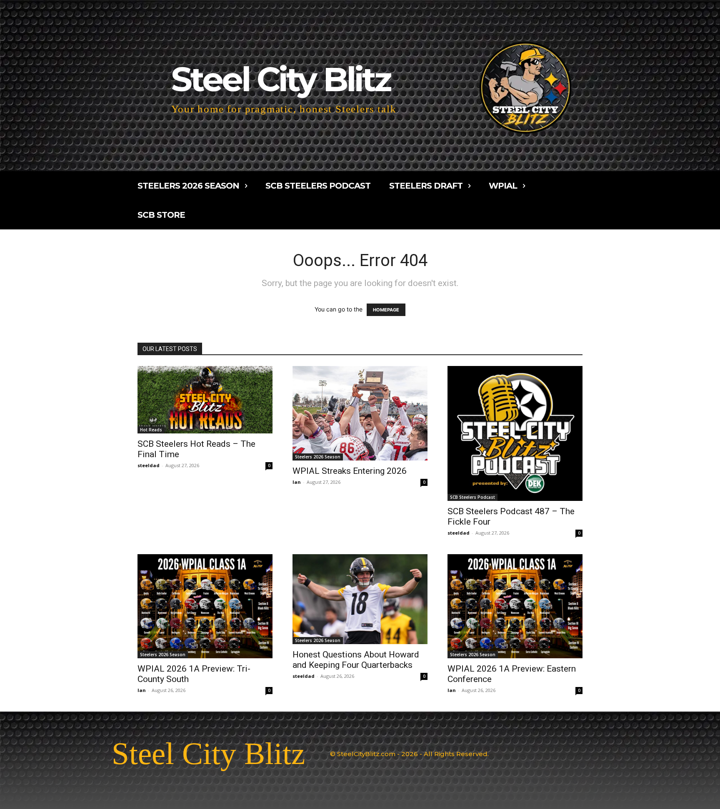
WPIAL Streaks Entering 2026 (349, 471)
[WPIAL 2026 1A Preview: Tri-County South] (205, 606)
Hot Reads (151, 430)
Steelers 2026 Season (317, 457)
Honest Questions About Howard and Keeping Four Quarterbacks (355, 660)
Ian (296, 482)
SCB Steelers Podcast (472, 497)
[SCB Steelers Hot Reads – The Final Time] (205, 399)
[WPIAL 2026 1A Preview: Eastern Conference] (515, 606)
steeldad (149, 465)
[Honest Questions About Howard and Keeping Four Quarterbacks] (360, 599)
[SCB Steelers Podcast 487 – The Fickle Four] (515, 433)
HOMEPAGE (386, 310)
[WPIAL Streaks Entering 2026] (360, 413)
